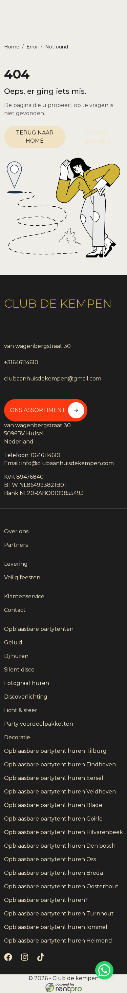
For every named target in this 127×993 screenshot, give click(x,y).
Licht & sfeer (20, 710)
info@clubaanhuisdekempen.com (67, 463)
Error (32, 47)
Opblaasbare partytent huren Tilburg (55, 751)
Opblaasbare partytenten (38, 629)
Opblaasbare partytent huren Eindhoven (60, 764)
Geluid (13, 642)
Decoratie (17, 737)
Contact (15, 610)
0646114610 (45, 455)
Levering (16, 564)
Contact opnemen (96, 136)
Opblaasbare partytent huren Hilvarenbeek (63, 832)
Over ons (16, 531)
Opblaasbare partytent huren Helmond (58, 940)
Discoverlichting (25, 697)
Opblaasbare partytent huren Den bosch (59, 846)
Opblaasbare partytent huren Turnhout (59, 913)
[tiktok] (42, 959)
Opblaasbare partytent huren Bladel (54, 805)
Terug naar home (35, 136)
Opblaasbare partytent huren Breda (53, 873)
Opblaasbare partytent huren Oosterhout (61, 886)
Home (11, 47)
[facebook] (9, 959)
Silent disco (19, 669)
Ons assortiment (37, 410)
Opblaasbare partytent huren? (46, 900)
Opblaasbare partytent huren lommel (55, 927)
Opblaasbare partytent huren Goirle (53, 818)
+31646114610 (21, 362)
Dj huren (16, 656)
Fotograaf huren (26, 683)
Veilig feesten (22, 577)
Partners (16, 545)
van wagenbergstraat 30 (37, 346)
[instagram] (25, 959)
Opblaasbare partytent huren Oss (50, 859)
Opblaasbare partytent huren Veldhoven (60, 791)
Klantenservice (24, 596)
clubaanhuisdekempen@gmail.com (52, 378)
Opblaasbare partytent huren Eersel (53, 778)
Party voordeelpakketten (38, 724)
